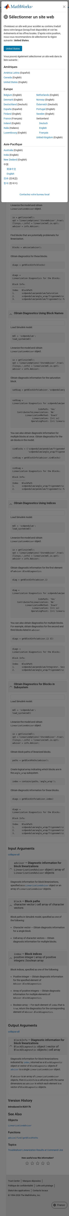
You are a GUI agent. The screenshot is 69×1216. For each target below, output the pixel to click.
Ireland (7, 123)
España (8, 109)
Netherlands (42, 95)
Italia (6, 128)
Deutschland (10, 104)
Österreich (41, 104)
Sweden (40, 113)
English (43, 128)
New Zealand (10, 159)
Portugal (40, 109)
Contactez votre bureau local (34, 194)
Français (43, 132)
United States (11, 82)
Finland (7, 113)
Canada (8, 77)
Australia (8, 150)
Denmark (8, 99)
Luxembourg (10, 132)
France (7, 118)
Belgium (8, 95)
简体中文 (11, 169)
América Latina (11, 72)
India (6, 155)
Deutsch (43, 123)
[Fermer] (64, 6)
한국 (6, 183)
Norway (40, 99)
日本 (6, 178)
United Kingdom (44, 137)
